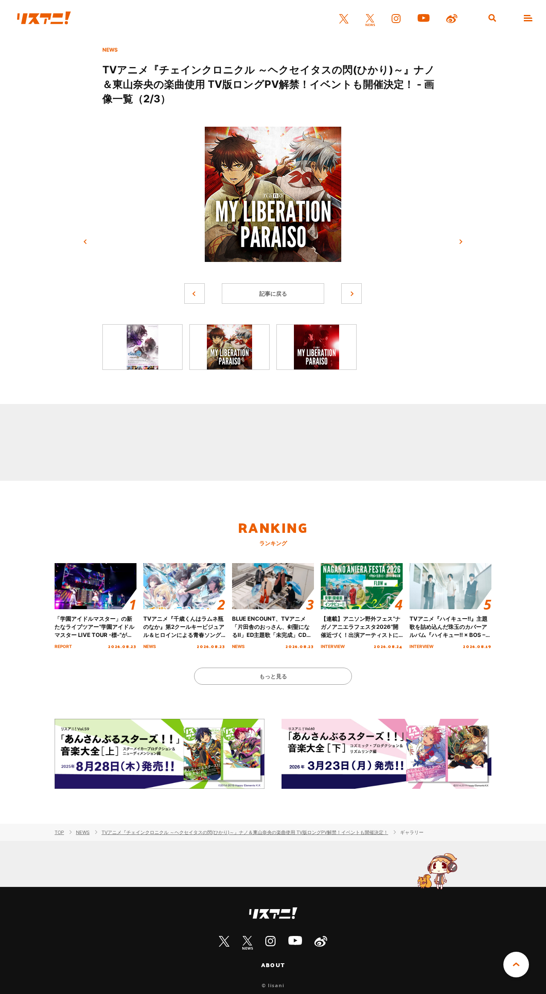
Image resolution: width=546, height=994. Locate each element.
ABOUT (273, 965)
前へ (85, 242)
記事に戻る (273, 293)
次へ (460, 242)
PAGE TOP (516, 964)
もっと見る (273, 676)
